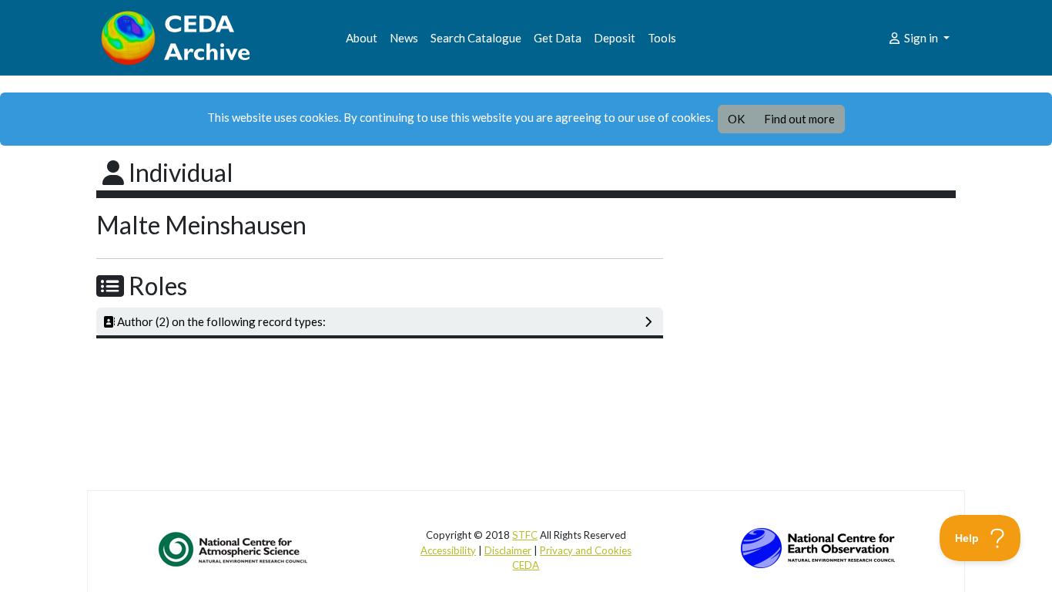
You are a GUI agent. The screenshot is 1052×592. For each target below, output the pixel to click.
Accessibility (448, 550)
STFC (525, 535)
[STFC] (818, 546)
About (361, 38)
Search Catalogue (476, 38)
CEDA (525, 565)
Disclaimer (507, 550)
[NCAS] (234, 549)
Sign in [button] (921, 38)
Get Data (557, 38)
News (404, 38)
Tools (662, 38)
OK (736, 119)
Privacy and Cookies (586, 550)
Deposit (614, 38)
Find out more (799, 119)
